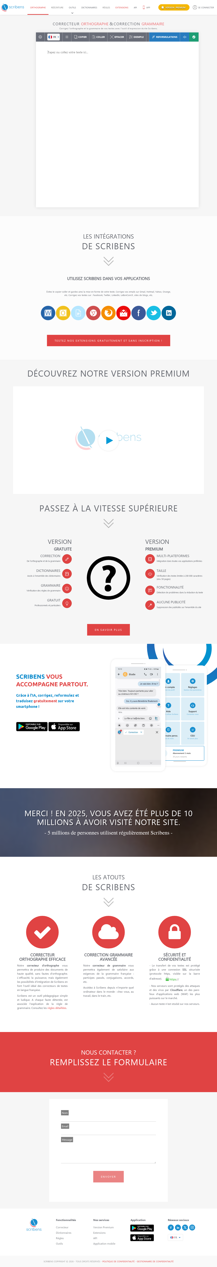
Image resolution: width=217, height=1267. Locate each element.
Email (65, 1126)
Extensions (121, 7)
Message (67, 1139)
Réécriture (57, 7)
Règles (106, 7)
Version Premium (103, 1227)
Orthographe (38, 7)
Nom (65, 1113)
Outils (72, 7)
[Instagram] (192, 1227)
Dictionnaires (89, 7)
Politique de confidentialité (118, 1261)
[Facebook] (171, 1227)
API (135, 7)
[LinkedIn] (178, 1227)
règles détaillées (56, 1008)
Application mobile (104, 1243)
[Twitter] (185, 1227)
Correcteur (62, 1227)
